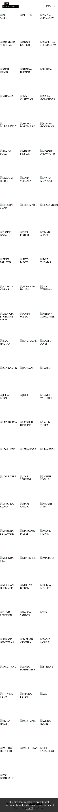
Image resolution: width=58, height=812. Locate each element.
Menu (48, 6)
